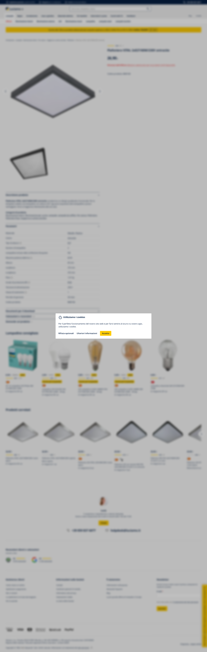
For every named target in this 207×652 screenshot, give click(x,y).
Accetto (105, 333)
